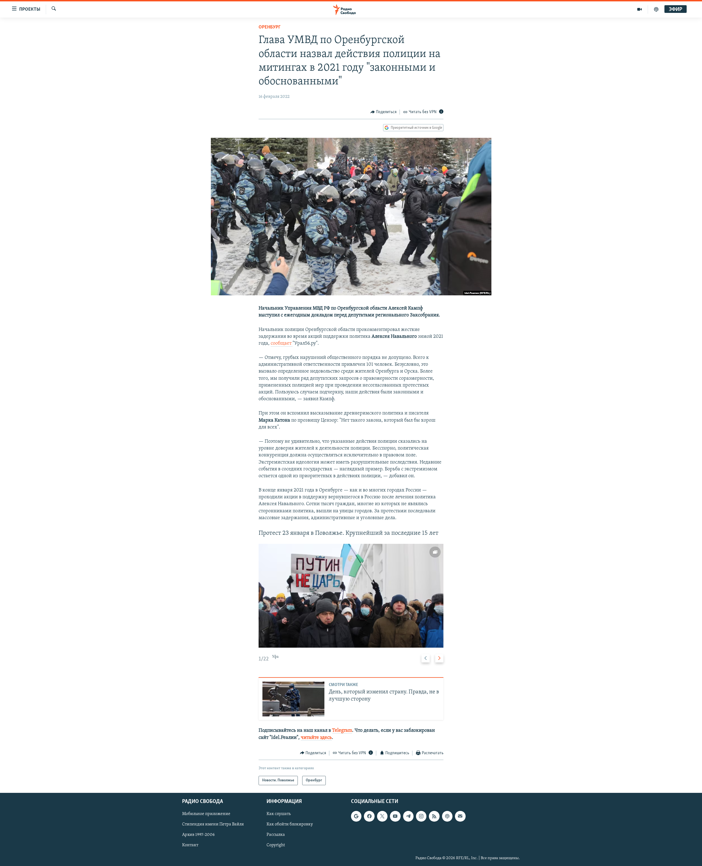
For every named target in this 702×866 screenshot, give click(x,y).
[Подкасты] (447, 816)
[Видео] (639, 9)
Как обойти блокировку (290, 824)
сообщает (282, 343)
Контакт (190, 845)
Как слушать (279, 814)
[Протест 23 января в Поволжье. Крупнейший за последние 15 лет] (351, 596)
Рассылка (276, 835)
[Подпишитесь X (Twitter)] (382, 816)
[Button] (383, 112)
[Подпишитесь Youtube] (395, 816)
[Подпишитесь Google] (356, 816)
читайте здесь (316, 737)
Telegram (342, 730)
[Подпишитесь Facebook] (369, 816)
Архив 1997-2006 (198, 835)
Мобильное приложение (206, 814)
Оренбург (270, 27)
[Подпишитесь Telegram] (408, 816)
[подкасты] (656, 9)
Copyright (276, 845)
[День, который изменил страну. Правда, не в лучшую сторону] (293, 699)
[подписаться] (460, 816)
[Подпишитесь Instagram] (421, 816)
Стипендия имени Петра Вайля (213, 824)
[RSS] (434, 816)
